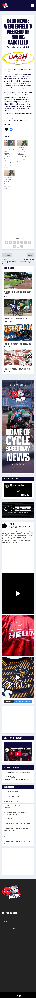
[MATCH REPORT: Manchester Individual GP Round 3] (18, 280)
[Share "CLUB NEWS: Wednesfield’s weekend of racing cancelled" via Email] (18, 246)
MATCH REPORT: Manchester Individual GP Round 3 (17, 293)
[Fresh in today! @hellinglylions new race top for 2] (18, 635)
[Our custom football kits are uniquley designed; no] (18, 593)
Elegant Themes (15, 993)
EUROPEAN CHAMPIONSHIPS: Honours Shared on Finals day (16, 829)
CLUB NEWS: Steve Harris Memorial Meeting (8, 180)
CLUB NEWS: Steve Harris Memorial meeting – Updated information (22, 152)
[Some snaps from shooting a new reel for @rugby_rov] (18, 551)
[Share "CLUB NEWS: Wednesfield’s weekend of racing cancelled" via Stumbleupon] (14, 246)
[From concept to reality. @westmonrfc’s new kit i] (18, 677)
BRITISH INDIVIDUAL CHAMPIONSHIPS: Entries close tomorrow (16, 813)
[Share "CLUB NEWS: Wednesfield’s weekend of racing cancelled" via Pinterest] (22, 242)
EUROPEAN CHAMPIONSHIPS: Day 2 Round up (17, 836)
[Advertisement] (18, 210)
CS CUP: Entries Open (11, 791)
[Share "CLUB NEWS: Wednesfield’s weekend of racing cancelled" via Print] (22, 246)
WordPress (27, 993)
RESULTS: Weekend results (12, 819)
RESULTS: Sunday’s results (12, 796)
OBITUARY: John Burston (12, 801)
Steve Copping (17, 47)
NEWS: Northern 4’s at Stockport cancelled (15, 806)
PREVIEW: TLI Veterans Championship (16, 319)
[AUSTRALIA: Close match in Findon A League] (18, 332)
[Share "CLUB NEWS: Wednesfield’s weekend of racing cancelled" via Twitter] (10, 242)
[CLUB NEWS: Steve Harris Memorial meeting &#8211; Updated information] (23, 143)
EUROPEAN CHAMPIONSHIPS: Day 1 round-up (18, 842)
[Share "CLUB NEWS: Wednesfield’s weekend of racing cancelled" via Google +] (14, 242)
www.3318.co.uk (6, 922)
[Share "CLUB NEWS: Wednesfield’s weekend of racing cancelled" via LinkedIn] (26, 242)
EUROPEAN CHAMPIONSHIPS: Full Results (17, 824)
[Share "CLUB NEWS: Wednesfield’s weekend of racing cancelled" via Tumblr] (18, 242)
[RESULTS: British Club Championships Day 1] (18, 357)
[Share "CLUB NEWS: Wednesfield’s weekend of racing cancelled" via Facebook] (6, 242)
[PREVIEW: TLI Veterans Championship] (18, 307)
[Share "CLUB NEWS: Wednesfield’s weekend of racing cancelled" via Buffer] (29, 242)
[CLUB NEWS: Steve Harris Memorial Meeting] (9, 173)
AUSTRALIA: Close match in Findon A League (18, 344)
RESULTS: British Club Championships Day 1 (18, 369)
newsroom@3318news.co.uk (13, 778)
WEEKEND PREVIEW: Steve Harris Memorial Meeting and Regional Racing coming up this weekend (9, 155)
